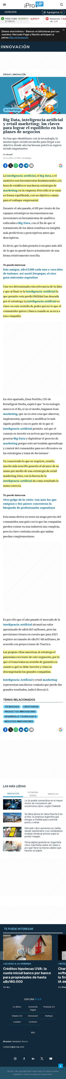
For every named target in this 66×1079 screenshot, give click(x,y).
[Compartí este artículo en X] (10, 165)
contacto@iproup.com (13, 1047)
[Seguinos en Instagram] (15, 1059)
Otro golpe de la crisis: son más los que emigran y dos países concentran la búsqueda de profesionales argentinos (29, 503)
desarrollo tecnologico (21, 716)
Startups (49, 1016)
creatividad (30, 706)
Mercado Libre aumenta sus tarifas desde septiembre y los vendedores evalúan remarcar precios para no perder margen (44, 832)
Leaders (17, 1022)
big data (45, 175)
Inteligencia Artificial (40, 291)
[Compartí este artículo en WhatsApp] (16, 165)
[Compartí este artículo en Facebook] (5, 165)
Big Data (24, 223)
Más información (18, 37)
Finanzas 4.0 (49, 1007)
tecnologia (12, 706)
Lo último (17, 1007)
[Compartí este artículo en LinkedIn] (21, 165)
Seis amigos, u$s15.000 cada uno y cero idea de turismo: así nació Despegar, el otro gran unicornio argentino (33, 273)
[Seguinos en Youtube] (50, 1059)
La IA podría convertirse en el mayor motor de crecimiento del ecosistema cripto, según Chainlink (44, 803)
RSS (33, 1032)
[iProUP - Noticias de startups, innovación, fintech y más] (33, 5)
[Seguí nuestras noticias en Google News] (60, 165)
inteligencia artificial (21, 175)
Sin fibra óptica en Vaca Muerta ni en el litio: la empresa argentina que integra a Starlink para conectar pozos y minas (44, 818)
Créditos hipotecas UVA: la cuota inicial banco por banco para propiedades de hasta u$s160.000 (27, 975)
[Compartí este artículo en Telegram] (26, 165)
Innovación (33, 1016)
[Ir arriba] (60, 1066)
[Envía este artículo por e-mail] (31, 165)
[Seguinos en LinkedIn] (33, 1059)
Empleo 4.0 (17, 1016)
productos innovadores (20, 711)
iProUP (9, 154)
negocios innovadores (19, 721)
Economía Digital (33, 1008)
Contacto (33, 1022)
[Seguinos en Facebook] (24, 1059)
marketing (10, 190)
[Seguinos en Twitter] (42, 1059)
